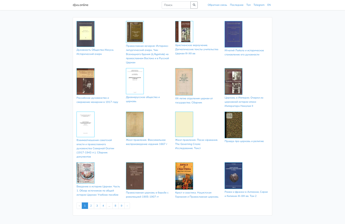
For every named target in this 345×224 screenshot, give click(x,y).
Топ (248, 5)
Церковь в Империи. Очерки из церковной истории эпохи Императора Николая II (244, 102)
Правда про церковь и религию (244, 141)
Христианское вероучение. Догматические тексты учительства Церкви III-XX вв (196, 49)
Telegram (259, 5)
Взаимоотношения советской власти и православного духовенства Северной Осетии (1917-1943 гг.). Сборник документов (95, 148)
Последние (236, 5)
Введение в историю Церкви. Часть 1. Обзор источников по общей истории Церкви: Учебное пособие (98, 190)
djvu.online (80, 5)
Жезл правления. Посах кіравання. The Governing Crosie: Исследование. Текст (196, 144)
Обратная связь (217, 5)
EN (269, 5)
